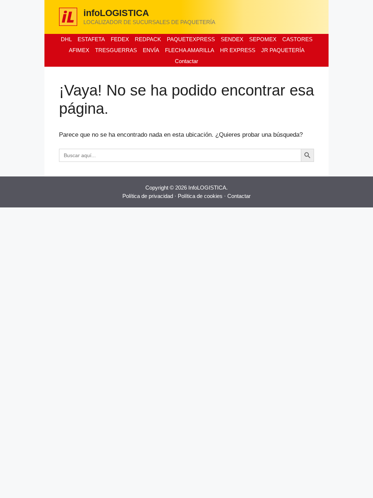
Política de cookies (200, 196)
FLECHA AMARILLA (189, 50)
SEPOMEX (262, 39)
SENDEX (232, 39)
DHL (66, 39)
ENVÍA (151, 50)
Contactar (186, 61)
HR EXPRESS (237, 50)
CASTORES (297, 39)
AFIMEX (79, 50)
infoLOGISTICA (116, 13)
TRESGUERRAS (116, 50)
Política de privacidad (147, 196)
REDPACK (148, 39)
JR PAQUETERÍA (283, 50)
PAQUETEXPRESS (191, 39)
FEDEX (120, 39)
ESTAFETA (91, 39)
